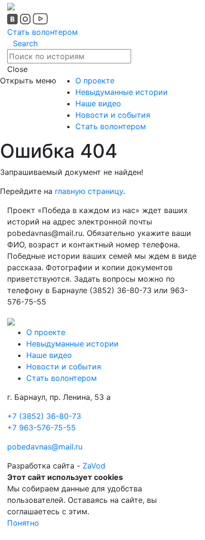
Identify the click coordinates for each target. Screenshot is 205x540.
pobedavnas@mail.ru (44, 446)
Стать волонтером (42, 32)
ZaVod (93, 465)
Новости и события (112, 115)
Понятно (23, 523)
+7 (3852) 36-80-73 (44, 416)
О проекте (94, 80)
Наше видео (98, 103)
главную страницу (89, 191)
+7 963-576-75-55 (41, 427)
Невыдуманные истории (121, 92)
